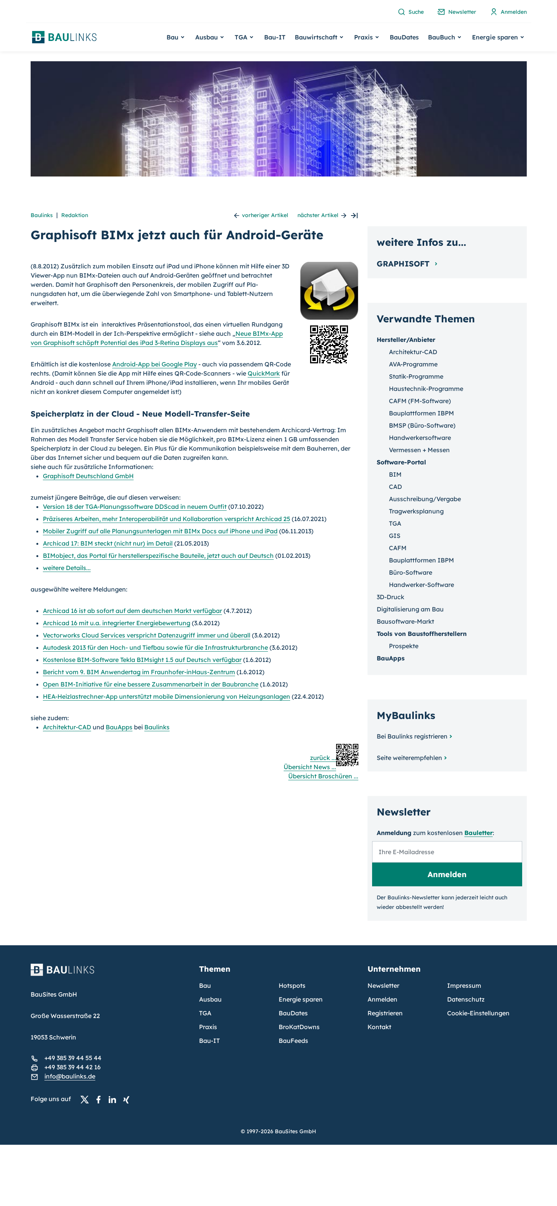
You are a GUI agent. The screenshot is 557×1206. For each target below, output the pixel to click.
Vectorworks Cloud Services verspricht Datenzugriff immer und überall (146, 635)
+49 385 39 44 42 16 (72, 1067)
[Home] (110, 974)
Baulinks (42, 215)
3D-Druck (390, 597)
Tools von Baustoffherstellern (422, 633)
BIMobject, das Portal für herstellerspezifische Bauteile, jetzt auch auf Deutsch (158, 555)
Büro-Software (410, 572)
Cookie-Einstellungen (478, 1013)
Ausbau (210, 999)
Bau (205, 985)
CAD (395, 486)
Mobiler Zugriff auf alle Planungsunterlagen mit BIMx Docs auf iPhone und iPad (160, 531)
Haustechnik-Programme (426, 388)
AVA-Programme (413, 364)
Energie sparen (301, 999)
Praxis (208, 1027)
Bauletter (478, 833)
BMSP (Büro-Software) (422, 425)
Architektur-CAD (67, 727)
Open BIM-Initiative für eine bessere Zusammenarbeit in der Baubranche (150, 684)
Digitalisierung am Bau (410, 609)
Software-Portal (401, 462)
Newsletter (383, 985)
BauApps (119, 727)
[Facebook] (101, 1099)
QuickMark (264, 373)
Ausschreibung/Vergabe (425, 499)
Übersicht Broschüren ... (323, 776)
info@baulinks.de (69, 1076)
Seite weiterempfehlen (409, 758)
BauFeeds (293, 1040)
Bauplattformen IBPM (421, 413)
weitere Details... (67, 568)
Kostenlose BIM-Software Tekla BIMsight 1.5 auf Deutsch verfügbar (142, 659)
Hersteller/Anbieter (406, 339)
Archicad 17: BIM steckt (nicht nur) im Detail (108, 543)
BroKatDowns (299, 1027)
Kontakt (379, 1027)
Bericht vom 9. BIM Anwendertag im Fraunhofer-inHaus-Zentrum (139, 672)
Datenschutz (466, 999)
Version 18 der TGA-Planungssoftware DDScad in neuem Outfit (135, 506)
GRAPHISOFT (404, 263)
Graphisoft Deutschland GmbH (88, 476)
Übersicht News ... (310, 767)
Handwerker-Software (421, 584)
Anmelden (382, 999)
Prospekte (403, 646)
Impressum (464, 985)
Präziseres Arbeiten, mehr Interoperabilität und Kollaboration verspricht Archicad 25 (166, 519)
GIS (394, 535)
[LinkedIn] (114, 1099)
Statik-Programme (416, 376)
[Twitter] (87, 1099)
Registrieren (385, 1013)
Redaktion (74, 215)
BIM (395, 474)
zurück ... (323, 758)
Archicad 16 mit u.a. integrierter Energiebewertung (116, 623)
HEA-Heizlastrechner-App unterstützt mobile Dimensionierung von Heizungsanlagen (166, 696)
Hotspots (292, 985)
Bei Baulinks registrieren (412, 736)
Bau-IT (275, 37)
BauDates (404, 37)
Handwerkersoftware (420, 437)
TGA (395, 523)
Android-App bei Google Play (154, 364)
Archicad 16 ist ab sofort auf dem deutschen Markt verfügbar (132, 610)
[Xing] (128, 1099)
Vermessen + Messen (419, 450)
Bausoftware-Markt (405, 621)
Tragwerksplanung (416, 511)
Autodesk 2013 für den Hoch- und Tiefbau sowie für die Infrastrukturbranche (155, 647)
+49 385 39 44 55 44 (72, 1058)
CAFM (398, 548)
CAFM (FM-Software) (420, 401)
